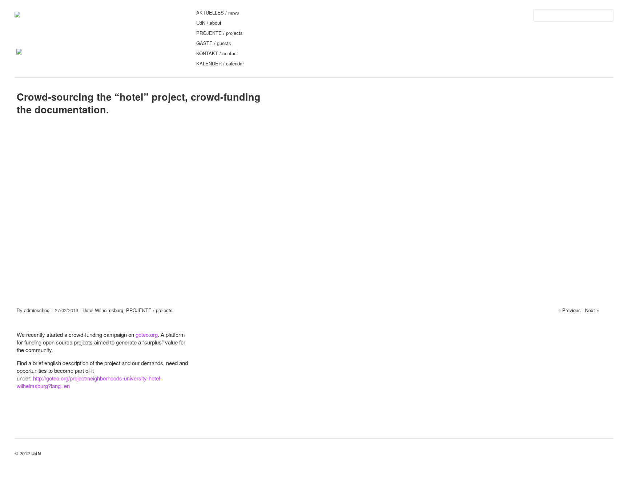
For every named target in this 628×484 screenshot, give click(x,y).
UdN (36, 453)
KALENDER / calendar (220, 63)
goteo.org (147, 334)
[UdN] (17, 14)
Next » (592, 310)
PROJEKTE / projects (219, 32)
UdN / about (208, 22)
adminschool (37, 310)
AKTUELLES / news (217, 12)
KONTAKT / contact (217, 53)
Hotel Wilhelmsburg (102, 310)
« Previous (569, 310)
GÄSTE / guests (213, 43)
